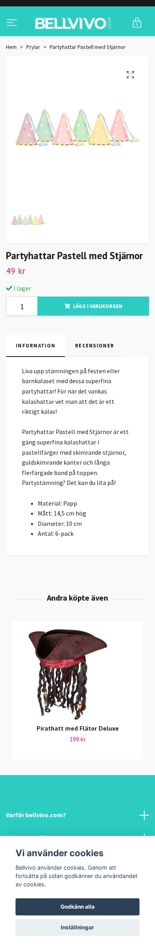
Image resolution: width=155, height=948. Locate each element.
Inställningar (77, 927)
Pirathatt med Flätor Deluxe (78, 761)
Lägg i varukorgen (97, 338)
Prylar (33, 79)
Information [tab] (35, 378)
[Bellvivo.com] (77, 39)
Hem (11, 79)
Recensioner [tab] (94, 378)
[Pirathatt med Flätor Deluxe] (77, 707)
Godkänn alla (77, 906)
